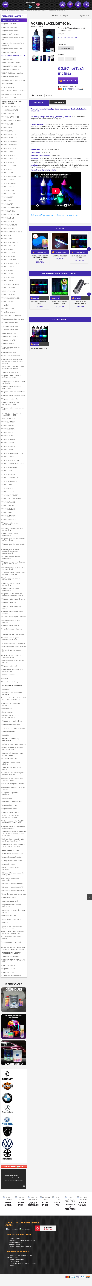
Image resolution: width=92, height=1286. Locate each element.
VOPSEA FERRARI (9, 166)
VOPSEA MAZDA (8, 228)
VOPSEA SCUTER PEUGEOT (12, 498)
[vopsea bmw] (14, 1098)
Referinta (34, 26)
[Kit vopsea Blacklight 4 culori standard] (79, 241)
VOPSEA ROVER (8, 267)
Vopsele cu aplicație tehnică (12, 721)
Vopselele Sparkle (8, 969)
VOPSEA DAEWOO (9, 155)
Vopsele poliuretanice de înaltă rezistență (13, 44)
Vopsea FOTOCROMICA (10, 69)
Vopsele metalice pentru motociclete (11, 584)
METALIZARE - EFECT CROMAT (13, 91)
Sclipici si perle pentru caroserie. (14, 744)
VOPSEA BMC (7, 127)
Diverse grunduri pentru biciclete (14, 647)
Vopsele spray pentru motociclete (10, 534)
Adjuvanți (5, 678)
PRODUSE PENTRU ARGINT (12, 94)
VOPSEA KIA (7, 200)
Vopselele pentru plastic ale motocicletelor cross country (12, 594)
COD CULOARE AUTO (10, 110)
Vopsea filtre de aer (9, 897)
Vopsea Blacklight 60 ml (39, 348)
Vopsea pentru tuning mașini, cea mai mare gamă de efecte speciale (12, 361)
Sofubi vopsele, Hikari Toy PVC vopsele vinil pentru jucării (13, 822)
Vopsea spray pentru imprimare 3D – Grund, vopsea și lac (13, 845)
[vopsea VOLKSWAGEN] (14, 1143)
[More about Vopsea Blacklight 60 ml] (39, 333)
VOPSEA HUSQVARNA (10, 460)
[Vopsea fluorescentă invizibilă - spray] (60, 286)
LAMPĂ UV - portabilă (60, 256)
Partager (49, 95)
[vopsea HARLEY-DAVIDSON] (14, 1086)
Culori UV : (62, 45)
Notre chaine (10, 1166)
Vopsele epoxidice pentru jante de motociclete (13, 545)
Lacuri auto (6, 689)
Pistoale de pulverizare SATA (12, 884)
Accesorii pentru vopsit (10, 850)
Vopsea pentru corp (9, 809)
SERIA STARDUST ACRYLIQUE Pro (13, 961)
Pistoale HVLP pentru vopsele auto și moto (13, 874)
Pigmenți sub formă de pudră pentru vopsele (12, 754)
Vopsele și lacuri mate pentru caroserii (12, 704)
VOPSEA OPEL (7, 249)
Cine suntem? (13, 1261)
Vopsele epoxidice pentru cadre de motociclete (13, 539)
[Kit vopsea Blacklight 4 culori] (39, 286)
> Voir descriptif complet (67, 37)
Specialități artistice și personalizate (10, 740)
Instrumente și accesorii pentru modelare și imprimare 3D (13, 840)
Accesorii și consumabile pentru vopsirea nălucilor (13, 774)
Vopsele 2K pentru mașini (11, 372)
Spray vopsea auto (9, 333)
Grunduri (5, 305)
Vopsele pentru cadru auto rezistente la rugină (11, 376)
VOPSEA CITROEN (9, 148)
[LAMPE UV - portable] (60, 241)
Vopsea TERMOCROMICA (11, 66)
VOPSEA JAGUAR (8, 194)
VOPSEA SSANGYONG (10, 284)
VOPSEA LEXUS (8, 218)
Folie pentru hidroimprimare (12, 802)
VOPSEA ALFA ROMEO (10, 117)
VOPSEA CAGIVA (8, 439)
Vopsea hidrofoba (8, 732)
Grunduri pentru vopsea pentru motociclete (13, 529)
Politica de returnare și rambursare (21, 1240)
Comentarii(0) (58, 102)
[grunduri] (13, 999)
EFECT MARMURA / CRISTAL (12, 63)
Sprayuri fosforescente (10, 34)
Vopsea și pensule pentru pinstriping (11, 763)
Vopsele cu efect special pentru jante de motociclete (13, 563)
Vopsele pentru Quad (9, 603)
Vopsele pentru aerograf (11, 953)
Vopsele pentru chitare (10, 812)
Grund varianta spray (9, 312)
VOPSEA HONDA (8, 180)
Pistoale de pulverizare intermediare (10, 879)
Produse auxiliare (8, 675)
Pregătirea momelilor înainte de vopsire (13, 788)
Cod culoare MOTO (9, 418)
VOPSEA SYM (7, 512)
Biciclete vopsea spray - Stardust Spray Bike (11, 639)
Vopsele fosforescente (10, 31)
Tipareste (38, 95)
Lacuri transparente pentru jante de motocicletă (13, 568)
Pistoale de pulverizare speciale (13, 890)
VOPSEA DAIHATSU (9, 159)
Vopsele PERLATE (8, 340)
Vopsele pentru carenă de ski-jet (13, 599)
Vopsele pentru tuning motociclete (10, 524)
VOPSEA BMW (7, 131)
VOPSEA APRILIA (8, 422)
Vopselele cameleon (9, 27)
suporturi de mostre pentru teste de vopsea (12, 927)
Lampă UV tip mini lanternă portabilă (80, 303)
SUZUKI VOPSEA (8, 291)
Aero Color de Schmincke (11, 976)
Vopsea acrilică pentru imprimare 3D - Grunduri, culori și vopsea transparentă (14, 833)
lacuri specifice (7, 712)
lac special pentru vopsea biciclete (11, 651)
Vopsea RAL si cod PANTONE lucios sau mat (12, 670)
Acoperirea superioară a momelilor (10, 794)
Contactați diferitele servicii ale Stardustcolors (19, 1256)
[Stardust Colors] (33, 5)
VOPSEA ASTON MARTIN (11, 120)
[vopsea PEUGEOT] (14, 1131)
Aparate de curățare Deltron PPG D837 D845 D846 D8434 (14, 699)
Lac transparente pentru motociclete (11, 579)
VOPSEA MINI (7, 239)
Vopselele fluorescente (10, 52)
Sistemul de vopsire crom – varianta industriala (21, 1264)
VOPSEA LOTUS (8, 221)
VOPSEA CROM (8, 87)
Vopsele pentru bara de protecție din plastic (10, 403)
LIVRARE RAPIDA (15, 1238)
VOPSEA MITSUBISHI (9, 242)
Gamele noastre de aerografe (12, 853)
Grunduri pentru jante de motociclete (11, 557)
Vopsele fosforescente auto (12, 49)
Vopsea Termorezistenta (11, 725)
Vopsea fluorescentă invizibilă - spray (59, 303)
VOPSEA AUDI (7, 124)
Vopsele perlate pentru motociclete (10, 589)
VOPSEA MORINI (8, 488)
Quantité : (61, 55)
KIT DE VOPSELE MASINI (11, 106)
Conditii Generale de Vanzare (19, 1247)
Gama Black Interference (11, 356)
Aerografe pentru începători (12, 857)
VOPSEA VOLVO (8, 301)
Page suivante (84, 16)
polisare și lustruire (9, 915)
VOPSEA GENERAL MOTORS (12, 176)
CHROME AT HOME (9, 98)
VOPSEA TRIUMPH (9, 516)
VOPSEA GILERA (8, 450)
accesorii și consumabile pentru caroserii (13, 911)
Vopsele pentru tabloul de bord (13, 392)
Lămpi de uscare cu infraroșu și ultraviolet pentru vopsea (13, 932)
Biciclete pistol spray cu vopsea (13, 643)
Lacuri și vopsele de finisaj (12, 685)
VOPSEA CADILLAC (9, 138)
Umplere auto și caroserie (11, 315)
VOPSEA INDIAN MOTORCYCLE (13, 464)
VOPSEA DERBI (8, 443)
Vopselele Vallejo (8, 972)
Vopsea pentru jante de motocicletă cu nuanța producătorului (10, 551)
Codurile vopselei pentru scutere (14, 617)
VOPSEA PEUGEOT (9, 253)
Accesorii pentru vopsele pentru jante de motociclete (13, 573)
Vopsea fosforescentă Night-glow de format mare (40, 257)
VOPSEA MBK (7, 485)
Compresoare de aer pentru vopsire (12, 943)
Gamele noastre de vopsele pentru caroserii (12, 102)
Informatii (38, 102)
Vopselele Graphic (8, 965)
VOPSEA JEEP (7, 197)
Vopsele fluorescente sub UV (13, 56)
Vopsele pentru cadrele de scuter (11, 607)
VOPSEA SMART (8, 281)
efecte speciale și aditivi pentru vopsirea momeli (13, 779)
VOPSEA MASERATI (9, 225)
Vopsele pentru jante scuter (12, 625)
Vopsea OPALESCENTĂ (10, 76)
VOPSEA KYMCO (8, 474)
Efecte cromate (7, 84)
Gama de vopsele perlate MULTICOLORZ (11, 348)
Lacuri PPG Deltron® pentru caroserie (12, 693)
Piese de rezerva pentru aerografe (10, 868)
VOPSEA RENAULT (9, 260)
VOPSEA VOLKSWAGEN (11, 298)
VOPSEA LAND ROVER (10, 214)
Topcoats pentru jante (10, 326)
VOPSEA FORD (7, 173)
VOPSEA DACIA (8, 152)
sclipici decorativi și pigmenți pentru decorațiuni (12, 748)
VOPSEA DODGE (8, 162)
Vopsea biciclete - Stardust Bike (13, 634)
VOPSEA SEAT (7, 274)
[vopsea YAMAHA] (14, 1121)
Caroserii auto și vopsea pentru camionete (13, 382)
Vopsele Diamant (8, 343)
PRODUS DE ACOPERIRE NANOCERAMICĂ (11, 716)
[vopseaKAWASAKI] (14, 1154)
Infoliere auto (7, 798)
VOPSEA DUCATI (8, 446)
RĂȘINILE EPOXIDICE (9, 758)
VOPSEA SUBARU (8, 288)
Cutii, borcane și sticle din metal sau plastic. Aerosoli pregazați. (13, 948)
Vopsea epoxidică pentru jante (13, 319)
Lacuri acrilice (7, 709)
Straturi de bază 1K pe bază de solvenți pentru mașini (13, 367)
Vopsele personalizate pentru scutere (12, 612)
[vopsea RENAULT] (14, 1075)
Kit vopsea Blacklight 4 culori (79, 256)
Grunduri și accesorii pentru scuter (12, 630)
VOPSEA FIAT (7, 169)
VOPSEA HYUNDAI (9, 183)
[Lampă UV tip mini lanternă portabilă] (80, 286)
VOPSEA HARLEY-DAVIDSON (12, 453)
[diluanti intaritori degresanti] (13, 1026)
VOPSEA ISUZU (8, 187)
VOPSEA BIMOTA (8, 429)
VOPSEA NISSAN (8, 246)
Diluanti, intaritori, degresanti (12, 682)
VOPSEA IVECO (8, 190)
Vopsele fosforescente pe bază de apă (13, 38)
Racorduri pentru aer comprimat (14, 894)
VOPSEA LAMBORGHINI (11, 207)
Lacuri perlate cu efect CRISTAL (13, 80)
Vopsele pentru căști (9, 666)
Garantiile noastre (15, 1242)
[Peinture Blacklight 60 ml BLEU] (43, 40)
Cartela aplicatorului (16, 1259)
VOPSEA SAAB (7, 270)
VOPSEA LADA (7, 204)
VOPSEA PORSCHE (9, 256)
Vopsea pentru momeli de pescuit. (11, 768)
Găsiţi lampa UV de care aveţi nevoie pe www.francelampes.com (55, 215)
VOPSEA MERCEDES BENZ (12, 232)
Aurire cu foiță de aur (9, 805)
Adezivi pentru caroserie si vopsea (11, 937)
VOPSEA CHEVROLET (10, 141)
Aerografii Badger (8, 864)
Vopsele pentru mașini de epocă (13, 395)
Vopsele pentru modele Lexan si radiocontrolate (13, 827)
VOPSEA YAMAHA (9, 519)
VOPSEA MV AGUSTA (10, 495)
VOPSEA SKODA (8, 277)
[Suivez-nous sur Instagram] (26, 1229)
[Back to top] (89, 897)
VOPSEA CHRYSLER (9, 145)
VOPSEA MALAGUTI (9, 481)
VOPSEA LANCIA (8, 211)
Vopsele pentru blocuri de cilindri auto (11, 387)
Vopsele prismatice (9, 24)
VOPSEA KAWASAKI (9, 467)
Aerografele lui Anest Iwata (12, 861)
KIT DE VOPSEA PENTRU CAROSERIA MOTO (11, 414)
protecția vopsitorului (10, 901)
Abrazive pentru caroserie (11, 919)
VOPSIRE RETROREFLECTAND (13, 728)
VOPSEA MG (6, 235)
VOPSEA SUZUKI (8, 509)
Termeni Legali (14, 1245)
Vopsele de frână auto (10, 399)
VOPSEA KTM (7, 471)
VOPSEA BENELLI (8, 425)
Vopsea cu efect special (10, 20)
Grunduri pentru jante (10, 323)
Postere (5, 923)
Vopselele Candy (8, 59)
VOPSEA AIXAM (8, 113)
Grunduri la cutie (8, 308)
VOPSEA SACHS (8, 505)
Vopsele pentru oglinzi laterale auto (13, 409)
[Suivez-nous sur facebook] (12, 1229)
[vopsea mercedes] (14, 1109)
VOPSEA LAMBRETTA (10, 478)
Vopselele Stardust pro (10, 956)
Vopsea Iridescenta (9, 352)
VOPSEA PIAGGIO (8, 502)
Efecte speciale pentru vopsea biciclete (13, 661)
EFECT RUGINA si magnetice (12, 73)
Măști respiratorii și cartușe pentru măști (11, 905)
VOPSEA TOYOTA (8, 294)
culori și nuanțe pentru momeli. (13, 784)
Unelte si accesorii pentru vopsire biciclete (11, 656)
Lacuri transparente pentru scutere (11, 621)
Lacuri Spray (6, 735)
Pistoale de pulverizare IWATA (13, 887)
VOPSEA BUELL (8, 436)
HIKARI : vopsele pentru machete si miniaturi (10, 816)
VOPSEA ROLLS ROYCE (11, 263)
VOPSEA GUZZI (8, 492)
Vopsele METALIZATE (10, 336)
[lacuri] (13, 1053)
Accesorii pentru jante (10, 330)
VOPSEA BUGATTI (9, 134)
